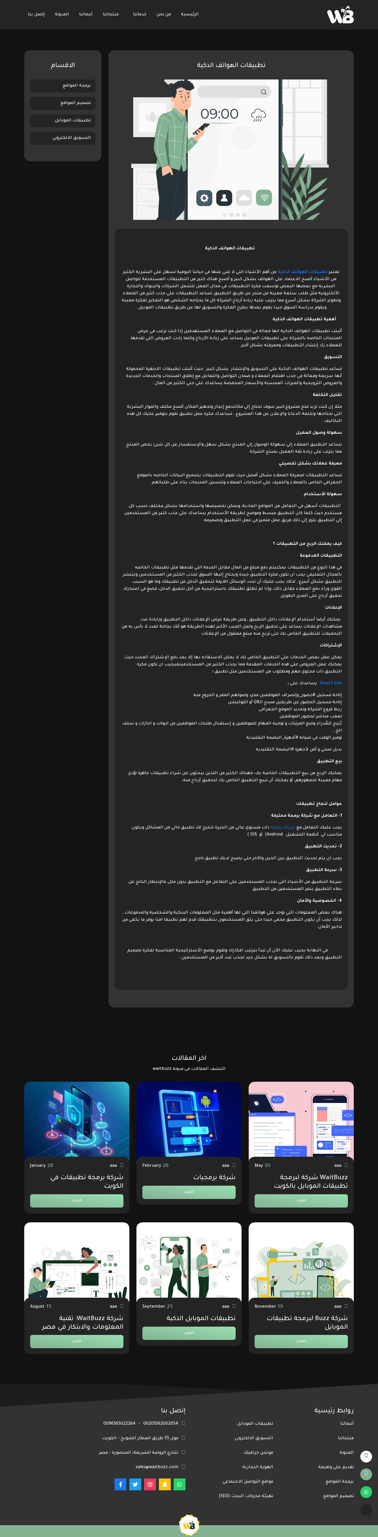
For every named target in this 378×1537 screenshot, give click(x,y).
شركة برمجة (283, 828)
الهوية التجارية (257, 1467)
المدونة (62, 14)
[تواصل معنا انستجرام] (150, 1484)
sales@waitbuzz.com (157, 1467)
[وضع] (366, 1457)
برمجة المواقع (77, 86)
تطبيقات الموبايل (73, 120)
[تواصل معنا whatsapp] (179, 1484)
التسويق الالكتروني (72, 138)
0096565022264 (119, 1424)
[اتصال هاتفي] (366, 1474)
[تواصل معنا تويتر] (135, 1484)
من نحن (164, 14)
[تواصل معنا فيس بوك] (120, 1484)
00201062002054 (160, 1424)
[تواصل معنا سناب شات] (165, 1484)
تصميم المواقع (76, 103)
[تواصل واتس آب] (366, 1492)
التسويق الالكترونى (254, 1438)
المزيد (301, 1201)
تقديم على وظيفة (336, 1467)
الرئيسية (190, 14)
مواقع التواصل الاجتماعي (248, 1482)
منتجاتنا (111, 14)
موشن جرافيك (258, 1453)
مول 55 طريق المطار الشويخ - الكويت (140, 1438)
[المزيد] (366, 1510)
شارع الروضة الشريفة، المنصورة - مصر (138, 1453)
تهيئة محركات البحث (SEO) (246, 1496)
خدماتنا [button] (139, 14)
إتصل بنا (36, 14)
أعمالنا (86, 14)
